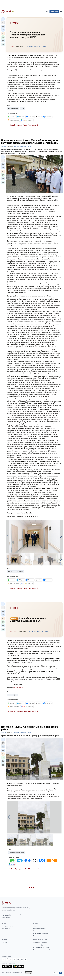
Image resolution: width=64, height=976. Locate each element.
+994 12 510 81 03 (6, 915)
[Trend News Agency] (6, 903)
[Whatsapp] (3, 959)
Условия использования (40, 942)
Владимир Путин (13, 108)
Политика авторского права (41, 947)
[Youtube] (14, 959)
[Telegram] (18, 959)
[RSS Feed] (25, 959)
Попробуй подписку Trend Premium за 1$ (23, 125)
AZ (57, 972)
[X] (10, 959)
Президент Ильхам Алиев (15, 571)
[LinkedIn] (21, 959)
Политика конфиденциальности (42, 945)
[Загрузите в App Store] (7, 966)
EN (54, 972)
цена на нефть (12, 695)
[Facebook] (7, 959)
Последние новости (7, 926)
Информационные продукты (10, 945)
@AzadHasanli (18, 688)
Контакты (36, 931)
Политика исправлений (39, 936)
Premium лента (6, 928)
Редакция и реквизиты (39, 928)
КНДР (22, 108)
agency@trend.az (6, 917)
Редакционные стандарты (40, 933)
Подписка (4, 942)
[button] (2, 19)
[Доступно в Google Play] (18, 966)
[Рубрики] (61, 11)
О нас (34, 926)
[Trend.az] (7, 11)
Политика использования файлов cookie (44, 949)
